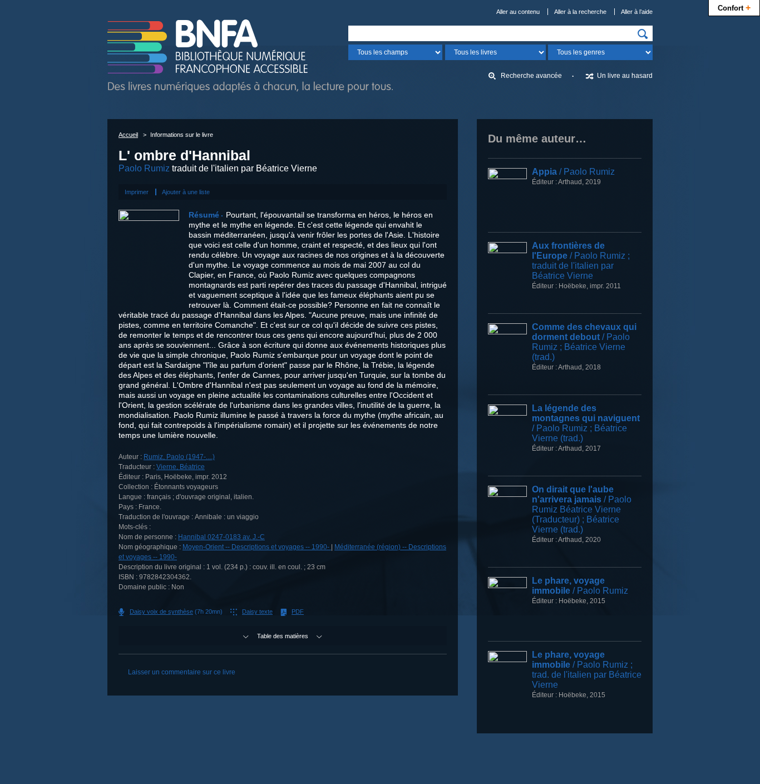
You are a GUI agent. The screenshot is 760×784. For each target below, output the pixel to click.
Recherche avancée (531, 76)
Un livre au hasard (625, 76)
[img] (643, 34)
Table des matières (282, 636)
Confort (734, 7)
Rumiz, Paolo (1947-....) (179, 457)
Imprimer (137, 192)
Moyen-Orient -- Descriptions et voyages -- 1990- (256, 547)
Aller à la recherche (580, 11)
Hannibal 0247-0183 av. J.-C (221, 537)
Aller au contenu (518, 11)
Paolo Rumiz (144, 168)
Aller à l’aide (637, 11)
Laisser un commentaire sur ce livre (181, 672)
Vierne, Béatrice (180, 467)
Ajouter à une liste (186, 192)
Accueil (128, 134)
